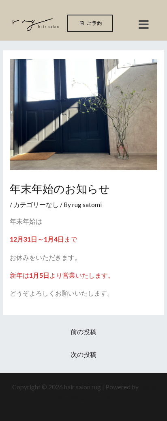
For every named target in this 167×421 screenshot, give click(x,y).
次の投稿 (83, 354)
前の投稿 (83, 331)
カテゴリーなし (36, 204)
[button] (144, 25)
